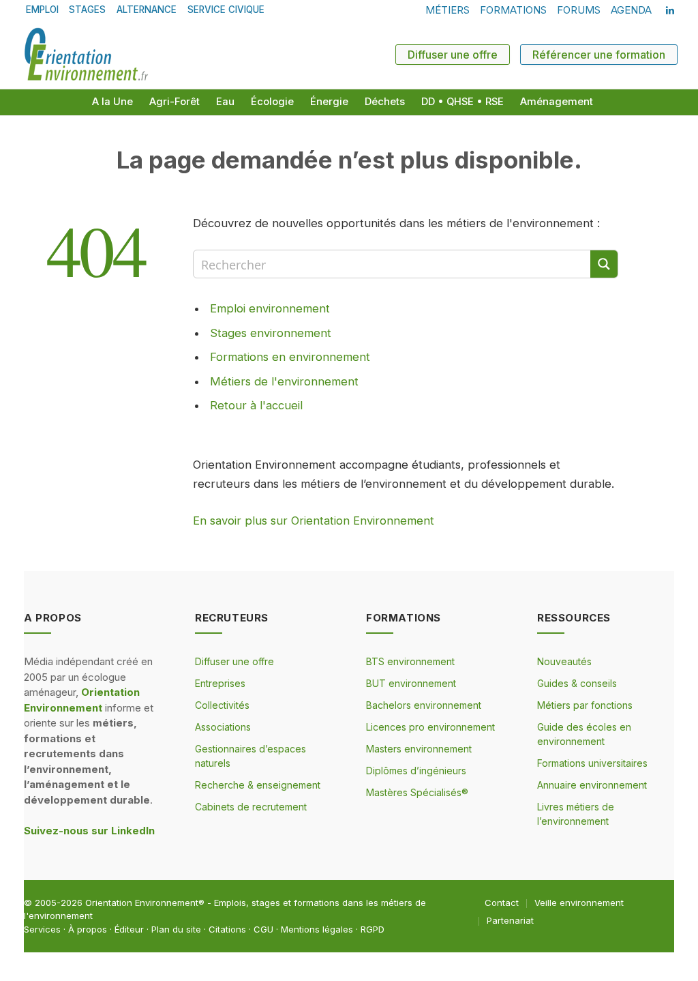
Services (42, 929)
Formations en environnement (290, 357)
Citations (227, 929)
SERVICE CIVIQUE (225, 9)
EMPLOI (42, 9)
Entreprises (220, 683)
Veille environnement (579, 902)
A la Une (112, 102)
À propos (87, 929)
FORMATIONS (513, 9)
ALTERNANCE (147, 9)
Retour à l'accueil (256, 405)
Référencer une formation (598, 54)
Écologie (272, 102)
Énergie (329, 102)
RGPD (372, 929)
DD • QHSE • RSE (462, 102)
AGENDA (631, 9)
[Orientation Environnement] (85, 54)
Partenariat (510, 920)
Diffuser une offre (453, 54)
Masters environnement (419, 749)
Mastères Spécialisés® (417, 792)
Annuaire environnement (592, 785)
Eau (225, 102)
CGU (263, 929)
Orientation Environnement (141, 902)
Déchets (385, 102)
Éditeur (129, 929)
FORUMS (579, 9)
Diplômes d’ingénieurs (416, 770)
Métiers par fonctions (585, 705)
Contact (502, 902)
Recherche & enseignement (257, 785)
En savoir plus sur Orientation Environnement (313, 520)
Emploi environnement (270, 308)
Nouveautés (564, 661)
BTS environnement (410, 661)
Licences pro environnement (430, 727)
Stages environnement (270, 333)
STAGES (87, 9)
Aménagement (556, 102)
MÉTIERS (447, 9)
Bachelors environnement (423, 705)
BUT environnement (411, 683)
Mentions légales (317, 929)
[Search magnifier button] (604, 264)
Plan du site (176, 929)
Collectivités (222, 705)
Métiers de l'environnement (284, 381)
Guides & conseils (577, 683)
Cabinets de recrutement (251, 806)
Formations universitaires (592, 763)
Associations (223, 727)
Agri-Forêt (174, 102)
